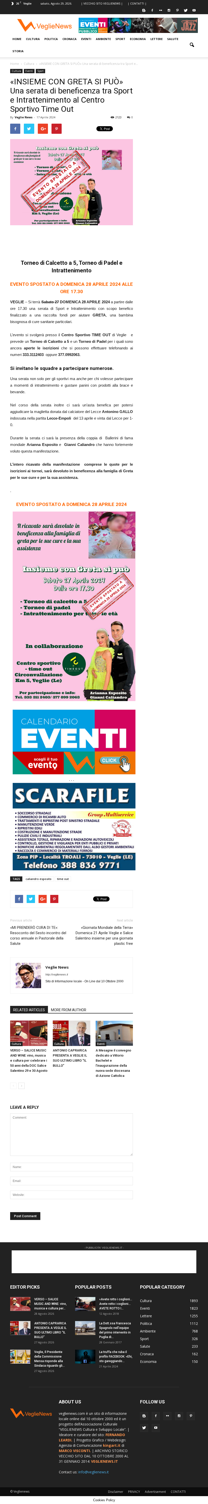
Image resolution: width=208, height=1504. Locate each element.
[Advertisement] (71, 239)
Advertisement (155, 1492)
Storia (18, 51)
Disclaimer (115, 1492)
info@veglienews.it (93, 1472)
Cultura (33, 39)
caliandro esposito (38, 879)
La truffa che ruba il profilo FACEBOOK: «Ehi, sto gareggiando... (115, 1356)
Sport (120, 39)
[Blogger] (144, 10)
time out (63, 879)
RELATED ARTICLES (29, 1010)
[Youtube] (194, 10)
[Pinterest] (177, 10)
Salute (172, 39)
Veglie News (23, 117)
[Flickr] (160, 10)
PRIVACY (134, 1492)
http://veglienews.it (56, 974)
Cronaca (69, 39)
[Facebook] (152, 10)
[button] (192, 45)
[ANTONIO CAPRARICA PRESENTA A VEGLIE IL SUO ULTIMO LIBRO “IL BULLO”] (71, 1033)
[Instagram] (169, 10)
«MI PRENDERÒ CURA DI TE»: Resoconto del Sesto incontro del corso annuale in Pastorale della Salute (38, 935)
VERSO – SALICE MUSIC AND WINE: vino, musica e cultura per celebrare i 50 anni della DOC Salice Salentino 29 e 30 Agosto (28, 1060)
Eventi (86, 39)
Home (16, 39)
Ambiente (103, 39)
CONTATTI (178, 1492)
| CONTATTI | (137, 3)
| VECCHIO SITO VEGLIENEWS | (102, 3)
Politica (51, 39)
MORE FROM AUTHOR (68, 1010)
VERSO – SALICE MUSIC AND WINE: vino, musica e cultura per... (50, 1304)
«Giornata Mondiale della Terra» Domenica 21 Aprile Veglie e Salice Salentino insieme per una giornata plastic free (104, 935)
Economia (138, 39)
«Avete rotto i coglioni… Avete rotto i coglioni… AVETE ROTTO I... (115, 1304)
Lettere (156, 39)
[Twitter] (185, 10)
